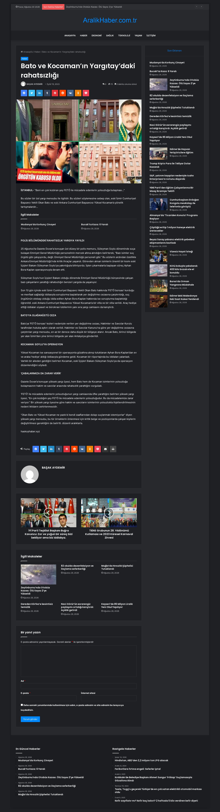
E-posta (25, 693)
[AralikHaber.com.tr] (110, 20)
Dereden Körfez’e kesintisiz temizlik (37, 605)
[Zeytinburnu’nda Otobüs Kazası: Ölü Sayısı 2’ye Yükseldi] (38, 574)
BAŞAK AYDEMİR (35, 84)
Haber (83, 35)
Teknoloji (124, 35)
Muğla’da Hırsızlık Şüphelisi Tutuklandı (117, 567)
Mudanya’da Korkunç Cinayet (38, 224)
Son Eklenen (174, 50)
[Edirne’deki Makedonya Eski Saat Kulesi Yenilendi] (158, 300)
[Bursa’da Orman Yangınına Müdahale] (158, 286)
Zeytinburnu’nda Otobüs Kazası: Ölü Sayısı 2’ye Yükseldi (94, 6)
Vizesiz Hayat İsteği (181, 251)
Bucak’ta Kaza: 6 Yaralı (94, 224)
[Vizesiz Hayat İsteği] (158, 256)
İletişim (151, 35)
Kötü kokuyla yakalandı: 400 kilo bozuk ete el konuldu (184, 269)
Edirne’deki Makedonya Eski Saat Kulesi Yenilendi (184, 297)
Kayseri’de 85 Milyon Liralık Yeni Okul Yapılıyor (117, 605)
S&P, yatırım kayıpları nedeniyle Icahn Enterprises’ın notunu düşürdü (172, 177)
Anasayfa (70, 35)
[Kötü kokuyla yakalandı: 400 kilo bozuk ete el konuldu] (158, 270)
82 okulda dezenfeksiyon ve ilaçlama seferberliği (77, 567)
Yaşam (138, 35)
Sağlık (110, 35)
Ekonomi (97, 35)
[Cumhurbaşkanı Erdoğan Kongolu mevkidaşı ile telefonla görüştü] (158, 204)
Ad (23, 681)
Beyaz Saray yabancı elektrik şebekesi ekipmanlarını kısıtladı (172, 241)
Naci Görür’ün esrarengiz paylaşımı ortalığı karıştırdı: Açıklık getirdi (77, 607)
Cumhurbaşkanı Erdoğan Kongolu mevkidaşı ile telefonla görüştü (184, 203)
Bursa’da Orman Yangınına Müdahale (182, 283)
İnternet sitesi (88, 693)
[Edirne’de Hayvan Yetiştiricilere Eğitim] (158, 154)
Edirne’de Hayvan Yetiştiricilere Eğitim (181, 151)
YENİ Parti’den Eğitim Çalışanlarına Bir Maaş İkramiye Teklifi (171, 189)
